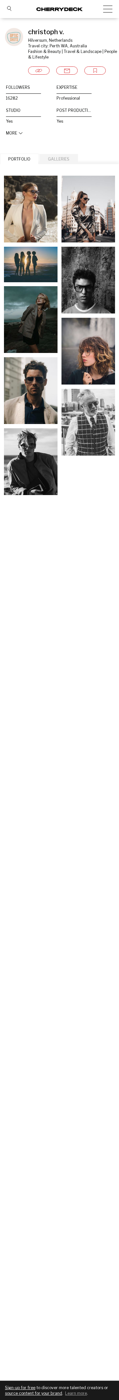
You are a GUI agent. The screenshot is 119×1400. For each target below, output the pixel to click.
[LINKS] (39, 70)
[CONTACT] (67, 70)
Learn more (76, 1393)
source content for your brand (33, 1393)
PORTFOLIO (19, 159)
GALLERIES (58, 159)
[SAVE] (95, 70)
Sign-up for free (20, 1387)
